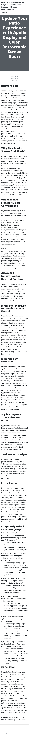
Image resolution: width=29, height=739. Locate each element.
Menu (4, 12)
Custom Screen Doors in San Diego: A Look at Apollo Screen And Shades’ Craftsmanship (12, 5)
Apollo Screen (8, 254)
